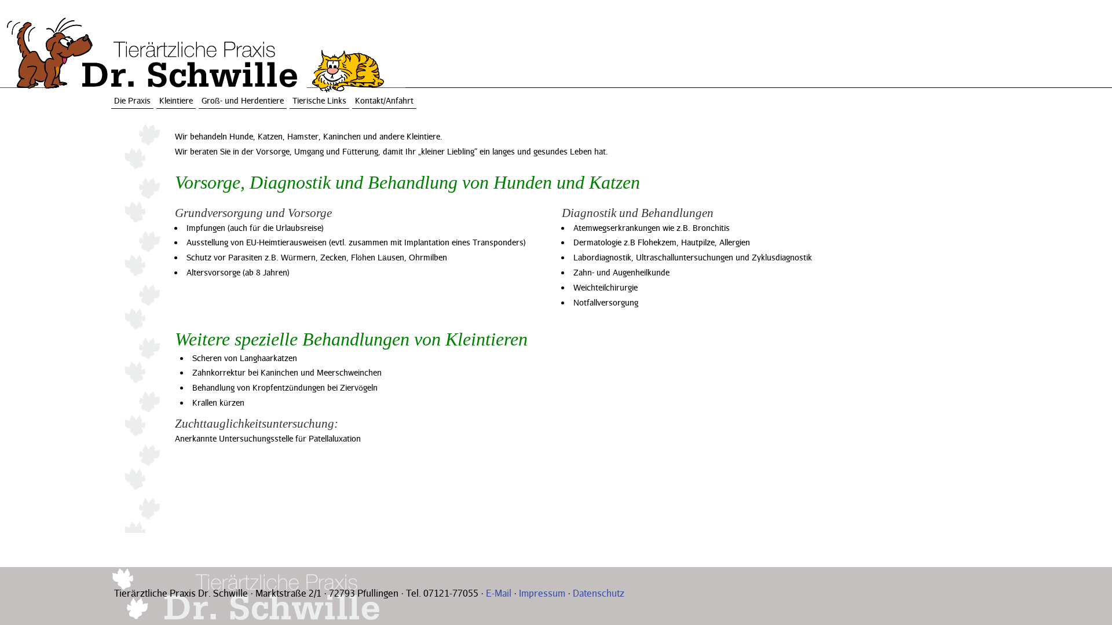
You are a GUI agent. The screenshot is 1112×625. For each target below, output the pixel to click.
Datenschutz (598, 592)
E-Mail (498, 592)
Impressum (542, 592)
